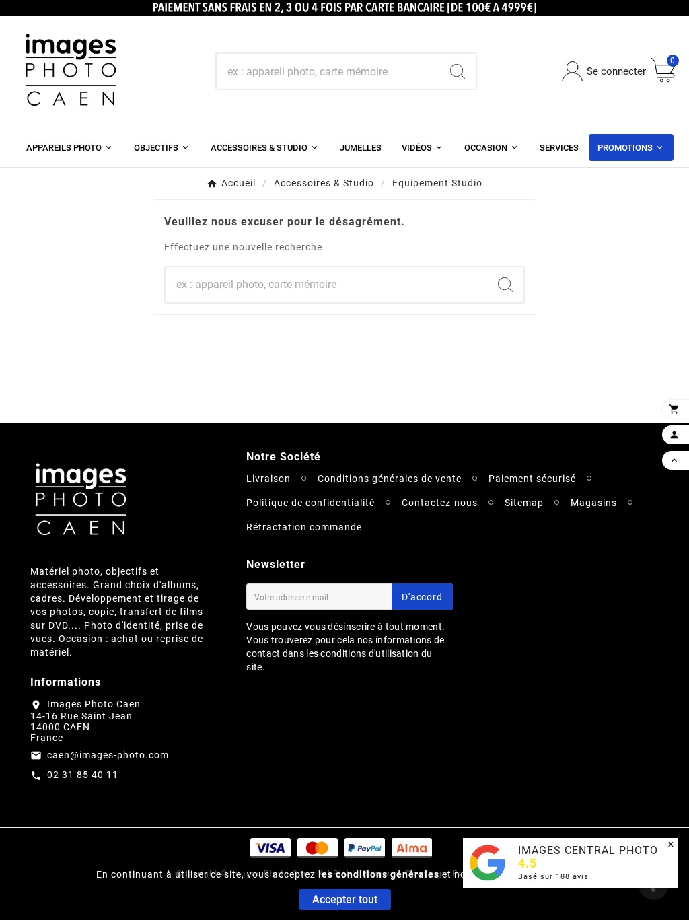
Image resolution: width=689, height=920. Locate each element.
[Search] (457, 71)
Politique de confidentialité (310, 502)
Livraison (268, 478)
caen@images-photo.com (108, 755)
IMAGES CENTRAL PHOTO (588, 850)
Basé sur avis (553, 876)
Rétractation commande (304, 527)
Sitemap (524, 502)
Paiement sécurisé (532, 478)
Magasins (594, 502)
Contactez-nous (440, 502)
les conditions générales (378, 874)
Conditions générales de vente (390, 478)
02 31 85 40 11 (82, 774)
